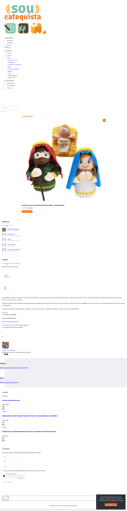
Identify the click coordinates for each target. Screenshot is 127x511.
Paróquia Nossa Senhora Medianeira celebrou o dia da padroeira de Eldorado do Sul (29, 431)
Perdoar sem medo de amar (11, 400)
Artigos (5, 275)
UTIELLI (9, 239)
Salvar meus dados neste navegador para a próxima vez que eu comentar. (24, 470)
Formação (5, 396)
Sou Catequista (6, 327)
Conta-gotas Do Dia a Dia (9, 325)
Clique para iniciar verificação (15, 476)
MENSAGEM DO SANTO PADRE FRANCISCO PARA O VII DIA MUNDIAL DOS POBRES (29, 416)
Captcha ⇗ (21, 478)
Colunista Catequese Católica (10, 321)
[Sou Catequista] (25, 33)
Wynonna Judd (11, 234)
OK (110, 504)
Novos (3, 225)
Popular (10, 225)
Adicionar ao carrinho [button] (27, 211)
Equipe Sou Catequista (12, 229)
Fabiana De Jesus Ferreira (13, 249)
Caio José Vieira (11, 244)
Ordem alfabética (16, 263)
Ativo (7, 225)
